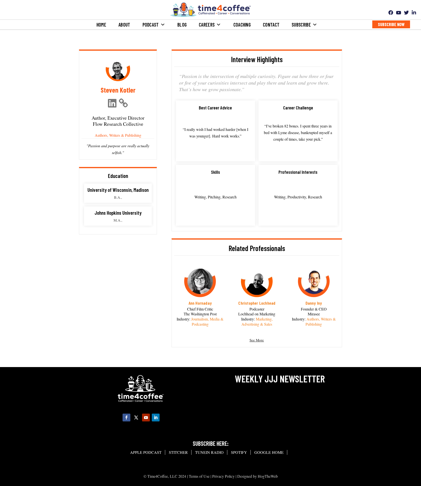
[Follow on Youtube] (146, 417)
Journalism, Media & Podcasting (207, 321)
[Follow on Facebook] (126, 417)
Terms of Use (199, 476)
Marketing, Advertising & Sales (257, 321)
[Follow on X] (136, 417)
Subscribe (301, 25)
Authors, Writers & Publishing (118, 135)
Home (101, 25)
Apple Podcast (146, 452)
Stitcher (178, 452)
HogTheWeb (268, 476)
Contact (271, 25)
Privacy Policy (223, 476)
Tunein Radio (209, 452)
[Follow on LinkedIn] (156, 417)
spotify (239, 452)
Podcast (151, 25)
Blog (182, 25)
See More (256, 340)
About (124, 25)
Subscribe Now (391, 24)
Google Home (269, 452)
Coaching (242, 25)
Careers (207, 25)
